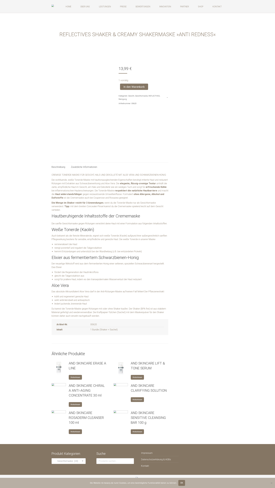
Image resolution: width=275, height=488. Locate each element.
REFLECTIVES (154, 96)
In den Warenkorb (134, 86)
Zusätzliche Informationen (84, 167)
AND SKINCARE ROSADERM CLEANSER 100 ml (86, 418)
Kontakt (145, 466)
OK (181, 483)
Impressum (147, 453)
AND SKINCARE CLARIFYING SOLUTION (149, 388)
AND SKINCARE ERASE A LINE (87, 365)
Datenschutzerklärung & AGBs (156, 459)
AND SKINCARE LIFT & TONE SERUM (148, 365)
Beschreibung (58, 167)
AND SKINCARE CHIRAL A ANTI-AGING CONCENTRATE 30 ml (87, 390)
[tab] (58, 165)
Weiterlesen (75, 377)
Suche (130, 461)
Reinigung (123, 99)
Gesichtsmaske (141, 96)
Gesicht (131, 96)
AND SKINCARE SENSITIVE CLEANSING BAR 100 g (148, 418)
